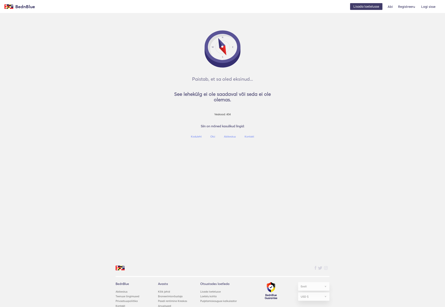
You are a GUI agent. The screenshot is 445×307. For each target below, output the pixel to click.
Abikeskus (122, 291)
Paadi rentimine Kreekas (172, 301)
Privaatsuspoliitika (127, 301)
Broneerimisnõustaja (170, 296)
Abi (390, 7)
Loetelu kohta (208, 296)
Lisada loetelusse (210, 291)
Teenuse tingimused (127, 296)
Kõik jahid (164, 291)
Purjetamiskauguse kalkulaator (218, 301)
